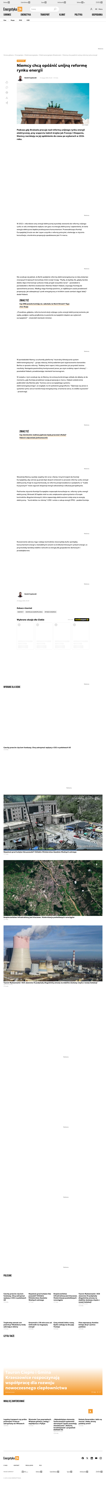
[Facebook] (83, 1458)
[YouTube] (96, 1458)
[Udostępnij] (7, 103)
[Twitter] (87, 1458)
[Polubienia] (7, 82)
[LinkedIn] (92, 1458)
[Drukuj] (7, 92)
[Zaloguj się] (91, 9)
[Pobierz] (7, 97)
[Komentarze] (7, 87)
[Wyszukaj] (55, 9)
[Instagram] (100, 1458)
